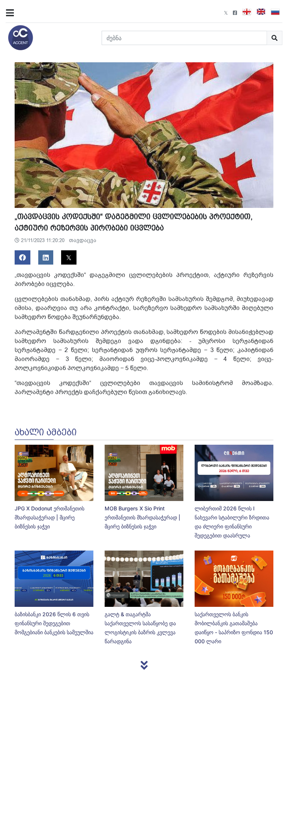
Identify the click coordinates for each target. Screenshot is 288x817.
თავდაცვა (82, 240)
